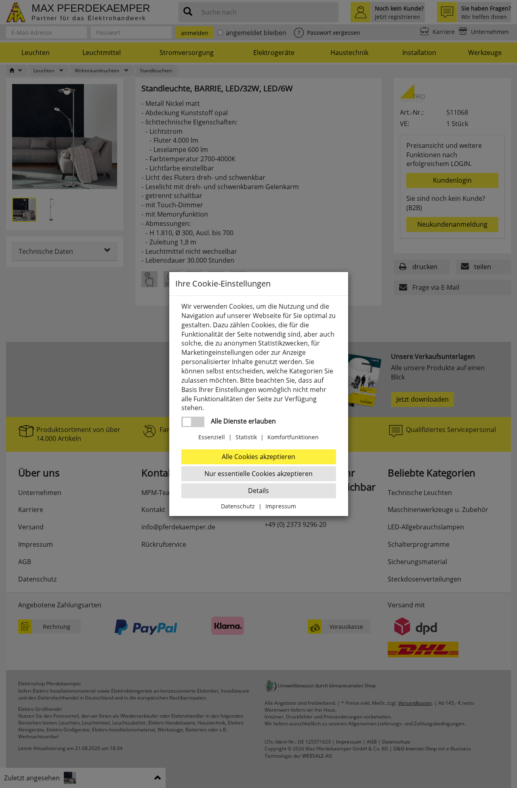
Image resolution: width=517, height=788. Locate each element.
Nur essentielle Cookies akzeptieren (258, 473)
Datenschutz (238, 506)
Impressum (280, 506)
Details (258, 490)
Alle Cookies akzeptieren (258, 456)
